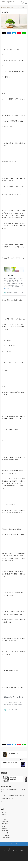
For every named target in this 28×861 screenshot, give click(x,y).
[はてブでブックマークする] (14, 33)
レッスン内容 (5, 821)
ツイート (3, 802)
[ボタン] (22, 2)
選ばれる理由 (5, 824)
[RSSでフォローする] (16, 844)
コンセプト (4, 828)
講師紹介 (4, 814)
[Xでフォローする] (11, 844)
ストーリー (4, 817)
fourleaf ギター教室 (14, 855)
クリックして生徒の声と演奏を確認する (14, 795)
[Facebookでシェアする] (9, 33)
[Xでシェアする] (4, 33)
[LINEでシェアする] (24, 33)
